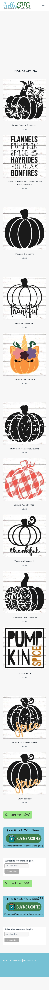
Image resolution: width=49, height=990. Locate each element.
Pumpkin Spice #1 (24, 799)
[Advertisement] (24, 36)
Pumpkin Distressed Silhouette (24, 449)
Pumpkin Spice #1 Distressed (24, 743)
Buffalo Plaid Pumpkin (24, 505)
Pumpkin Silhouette (24, 254)
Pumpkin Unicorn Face (24, 379)
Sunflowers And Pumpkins (24, 617)
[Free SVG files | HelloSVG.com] (18, 5)
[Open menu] (43, 5)
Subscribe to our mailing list (18, 861)
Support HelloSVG (17, 815)
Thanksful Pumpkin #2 (24, 561)
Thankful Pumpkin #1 (24, 323)
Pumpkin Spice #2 (24, 673)
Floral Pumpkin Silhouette (24, 125)
